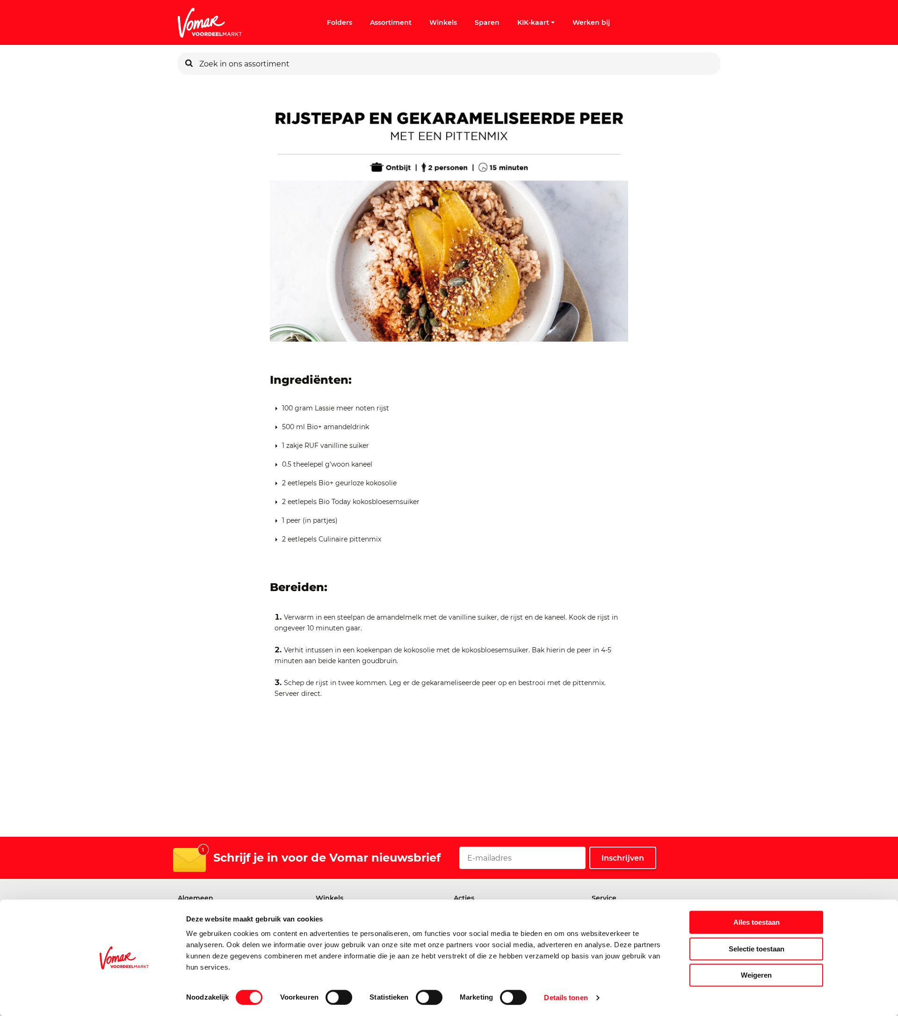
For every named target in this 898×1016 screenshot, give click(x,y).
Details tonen (565, 997)
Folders (339, 22)
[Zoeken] (189, 63)
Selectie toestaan (756, 949)
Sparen (487, 22)
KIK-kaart (533, 22)
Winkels (443, 22)
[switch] (339, 997)
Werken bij (591, 22)
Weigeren (756, 975)
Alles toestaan (756, 922)
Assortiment (391, 22)
